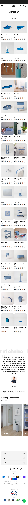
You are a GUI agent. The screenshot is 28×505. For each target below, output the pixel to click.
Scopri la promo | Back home (14, 1)
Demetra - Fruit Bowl (19, 242)
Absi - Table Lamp (5, 327)
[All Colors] (11, 39)
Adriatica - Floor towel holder (19, 158)
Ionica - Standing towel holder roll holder (19, 285)
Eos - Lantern (17, 136)
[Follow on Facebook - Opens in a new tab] (7, 469)
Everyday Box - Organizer (7, 115)
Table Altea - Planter (6, 136)
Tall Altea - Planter (18, 115)
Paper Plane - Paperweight (17, 35)
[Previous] (1, 2)
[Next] (26, 2)
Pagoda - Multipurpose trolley (19, 222)
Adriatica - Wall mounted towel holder (20, 179)
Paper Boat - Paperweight (4, 35)
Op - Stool (16, 93)
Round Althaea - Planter (7, 263)
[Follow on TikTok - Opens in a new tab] (21, 469)
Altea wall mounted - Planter (19, 264)
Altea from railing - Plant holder (7, 285)
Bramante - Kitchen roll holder (20, 328)
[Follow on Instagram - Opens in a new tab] (10, 469)
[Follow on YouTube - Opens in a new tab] (17, 469)
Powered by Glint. (14, 489)
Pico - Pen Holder (5, 93)
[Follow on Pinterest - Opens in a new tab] (14, 469)
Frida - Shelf (4, 242)
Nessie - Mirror (5, 200)
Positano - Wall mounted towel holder (7, 307)
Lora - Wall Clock (5, 221)
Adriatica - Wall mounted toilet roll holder (7, 179)
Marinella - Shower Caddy (6, 158)
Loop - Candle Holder (6, 56)
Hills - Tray (17, 56)
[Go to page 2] (16, 336)
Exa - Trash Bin (18, 306)
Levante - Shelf (18, 200)
